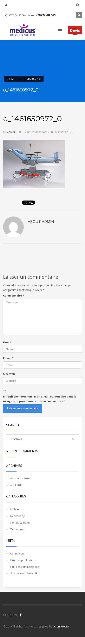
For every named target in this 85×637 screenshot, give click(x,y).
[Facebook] (6, 5)
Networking (17, 516)
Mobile (14, 509)
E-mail (8, 358)
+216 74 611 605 (45, 15)
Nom (7, 342)
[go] (73, 439)
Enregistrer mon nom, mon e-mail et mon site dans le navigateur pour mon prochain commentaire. (39, 399)
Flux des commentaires (24, 567)
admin (11, 132)
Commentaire (13, 295)
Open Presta (61, 626)
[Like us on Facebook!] (21, 615)
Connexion (17, 553)
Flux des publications (23, 560)
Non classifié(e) (20, 522)
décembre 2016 (20, 478)
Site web (9, 374)
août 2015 (16, 485)
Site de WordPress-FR (23, 573)
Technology (17, 529)
